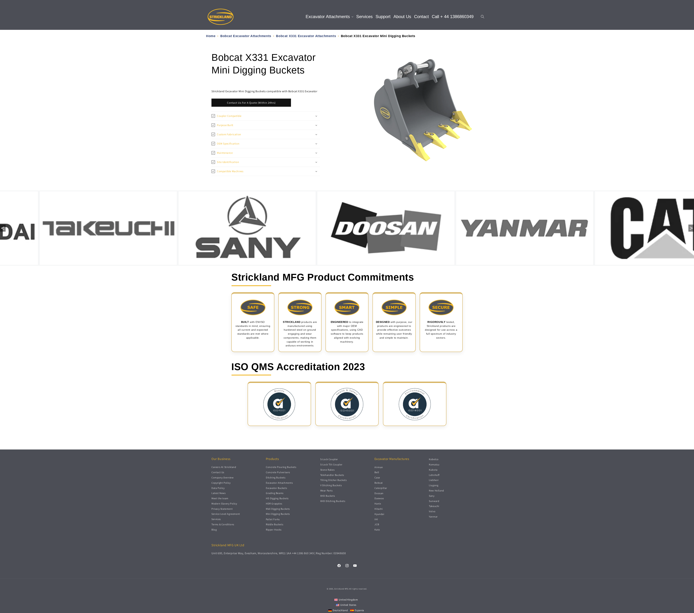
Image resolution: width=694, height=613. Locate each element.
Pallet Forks (273, 519)
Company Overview (222, 477)
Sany (431, 495)
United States (348, 604)
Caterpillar (380, 487)
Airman (378, 467)
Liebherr (434, 480)
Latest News (218, 493)
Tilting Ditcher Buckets (333, 480)
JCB (376, 524)
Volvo (432, 511)
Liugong (433, 485)
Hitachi (378, 508)
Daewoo (379, 498)
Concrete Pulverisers (278, 472)
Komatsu (434, 464)
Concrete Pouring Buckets (281, 467)
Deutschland (340, 610)
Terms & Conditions (222, 524)
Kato (377, 529)
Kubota (433, 469)
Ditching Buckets (276, 477)
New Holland (436, 490)
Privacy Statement (222, 508)
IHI (376, 519)
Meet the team (219, 498)
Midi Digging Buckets (278, 508)
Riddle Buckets (274, 524)
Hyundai (379, 514)
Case (377, 477)
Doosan (379, 493)
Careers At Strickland (223, 467)
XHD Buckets (327, 495)
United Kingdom (348, 599)
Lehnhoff (434, 474)
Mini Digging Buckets (278, 514)
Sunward (434, 500)
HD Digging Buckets (277, 498)
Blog (214, 529)
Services (216, 519)
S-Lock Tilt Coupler (331, 464)
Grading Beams (275, 493)
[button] (329, 17)
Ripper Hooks (274, 529)
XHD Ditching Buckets (332, 500)
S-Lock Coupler (329, 459)
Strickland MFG (341, 588)
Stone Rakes (327, 469)
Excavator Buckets (276, 487)
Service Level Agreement (225, 514)
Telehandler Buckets (332, 474)
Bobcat (378, 482)
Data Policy (218, 487)
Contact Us (217, 472)
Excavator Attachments (279, 482)
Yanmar (433, 516)
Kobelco (433, 459)
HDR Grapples (274, 503)
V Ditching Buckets (331, 485)
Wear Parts (326, 490)
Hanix (377, 503)
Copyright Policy (221, 482)
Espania (359, 610)
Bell (376, 472)
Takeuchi (434, 506)
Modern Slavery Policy (224, 503)
